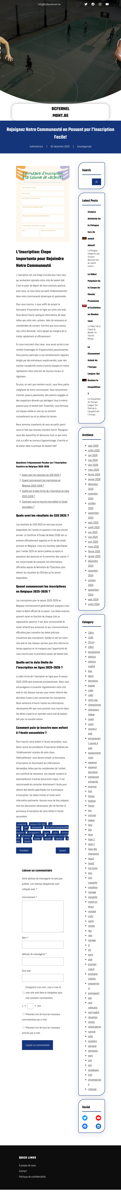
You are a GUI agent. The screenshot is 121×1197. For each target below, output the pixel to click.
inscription (39, 835)
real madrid (93, 1012)
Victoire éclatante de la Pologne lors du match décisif (94, 228)
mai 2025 (93, 537)
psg (90, 998)
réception (92, 1017)
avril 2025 (93, 541)
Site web (26, 970)
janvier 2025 (94, 556)
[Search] (96, 181)
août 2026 (93, 445)
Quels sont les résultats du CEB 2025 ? (41, 475)
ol (89, 945)
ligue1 (91, 858)
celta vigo (93, 700)
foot (90, 791)
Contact (23, 1171)
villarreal (92, 1089)
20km (91, 647)
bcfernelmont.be (61, 112)
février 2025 (94, 551)
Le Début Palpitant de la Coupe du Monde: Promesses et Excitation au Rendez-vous (94, 298)
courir (91, 724)
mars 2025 (93, 546)
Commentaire (29, 897)
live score (93, 868)
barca (91, 676)
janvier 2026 (94, 479)
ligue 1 (91, 839)
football (92, 801)
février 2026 (94, 474)
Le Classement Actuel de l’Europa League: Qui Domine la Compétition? (94, 370)
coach (91, 719)
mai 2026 (93, 460)
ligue (90, 834)
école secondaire (22, 831)
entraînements (34, 832)
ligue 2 (91, 844)
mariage (92, 892)
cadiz (90, 695)
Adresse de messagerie (34, 954)
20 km (91, 642)
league (91, 820)
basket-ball (22, 824)
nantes (91, 925)
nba (90, 930)
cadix (90, 690)
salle (90, 1036)
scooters (92, 1041)
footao (91, 796)
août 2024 (93, 599)
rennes (91, 1022)
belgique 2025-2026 (37, 824)
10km (91, 632)
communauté (36, 827)
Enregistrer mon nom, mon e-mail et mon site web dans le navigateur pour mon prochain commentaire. (44, 992)
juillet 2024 (94, 604)
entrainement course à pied (94, 743)
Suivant (62, 850)
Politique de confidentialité (32, 1176)
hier (90, 810)
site (90, 1060)
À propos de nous (27, 1165)
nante (91, 921)
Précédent (24, 850)
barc (90, 671)
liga (90, 829)
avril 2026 (93, 464)
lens (90, 825)
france (91, 805)
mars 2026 (93, 469)
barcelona (93, 680)
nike (90, 935)
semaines (93, 1050)
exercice (92, 786)
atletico (92, 656)
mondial (92, 911)
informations (26, 835)
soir (90, 1065)
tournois (27, 841)
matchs (27, 838)
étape (55, 832)
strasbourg (93, 1070)
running (91, 1031)
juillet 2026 (94, 450)
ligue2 (91, 863)
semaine (92, 1046)
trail (90, 1074)
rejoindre (48, 838)
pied (90, 959)
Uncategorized (84, 146)
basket (91, 685)
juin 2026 (93, 455)
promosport (93, 993)
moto (90, 916)
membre (37, 838)
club (25, 827)
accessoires (94, 652)
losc (90, 873)
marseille (92, 897)
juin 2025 (93, 532)
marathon (93, 887)
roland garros (94, 1026)
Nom (25, 937)
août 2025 (93, 522)
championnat (94, 704)
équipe (46, 832)
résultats (59, 838)
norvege (92, 940)
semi (90, 1055)
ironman (92, 815)
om (89, 949)
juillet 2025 (94, 527)
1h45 (90, 637)
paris (90, 954)
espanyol (92, 762)
